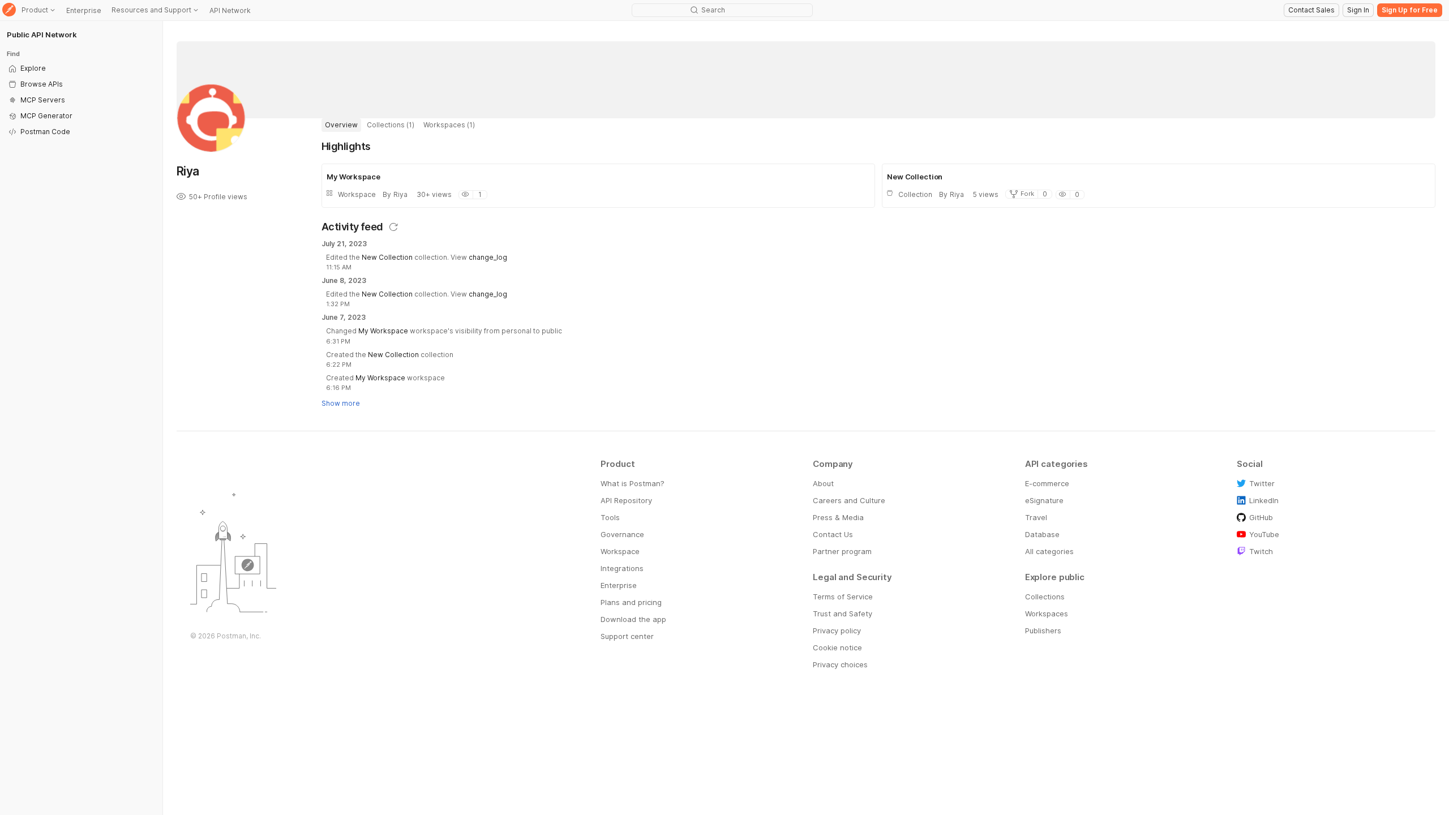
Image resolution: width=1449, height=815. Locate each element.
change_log (488, 257)
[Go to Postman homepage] (9, 10)
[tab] (341, 125)
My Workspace (383, 331)
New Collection (387, 257)
